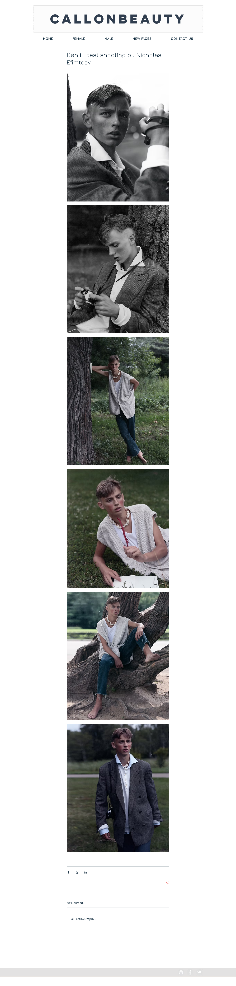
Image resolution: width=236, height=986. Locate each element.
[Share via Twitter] (76, 872)
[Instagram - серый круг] (181, 972)
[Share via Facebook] (68, 872)
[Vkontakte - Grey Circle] (199, 972)
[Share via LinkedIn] (85, 872)
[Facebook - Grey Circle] (190, 972)
